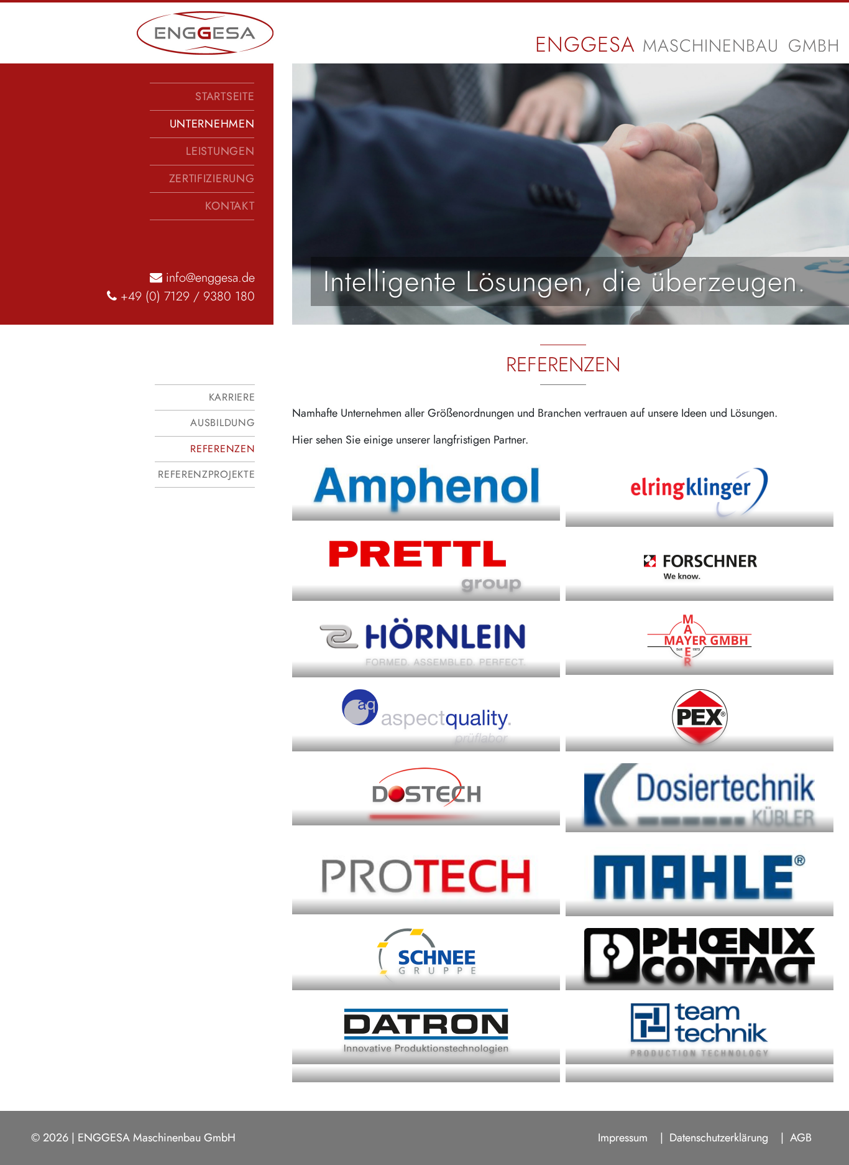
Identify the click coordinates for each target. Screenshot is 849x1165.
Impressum (623, 1138)
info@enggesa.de (208, 278)
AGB (801, 1138)
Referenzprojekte (206, 474)
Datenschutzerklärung (718, 1138)
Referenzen (222, 449)
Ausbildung (222, 422)
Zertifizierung (212, 178)
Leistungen (220, 151)
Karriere (232, 397)
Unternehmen (212, 124)
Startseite (224, 96)
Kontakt (229, 206)
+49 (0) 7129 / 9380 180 (186, 296)
